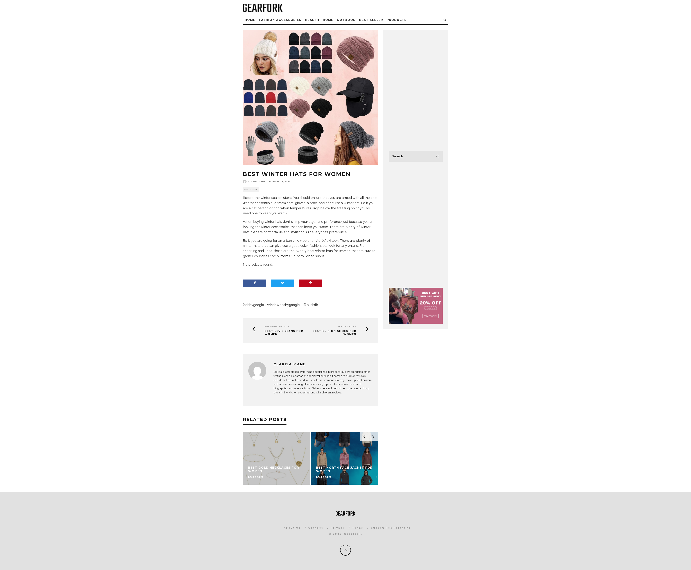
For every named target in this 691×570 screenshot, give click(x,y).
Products (397, 20)
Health (312, 20)
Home (250, 20)
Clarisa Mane (256, 182)
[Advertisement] (416, 90)
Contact (315, 527)
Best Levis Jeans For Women (284, 333)
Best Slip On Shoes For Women (334, 333)
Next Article (346, 326)
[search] (437, 156)
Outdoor (346, 20)
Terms (357, 527)
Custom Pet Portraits (391, 527)
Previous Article (277, 326)
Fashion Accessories (280, 20)
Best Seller (371, 20)
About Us (292, 527)
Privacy (338, 527)
